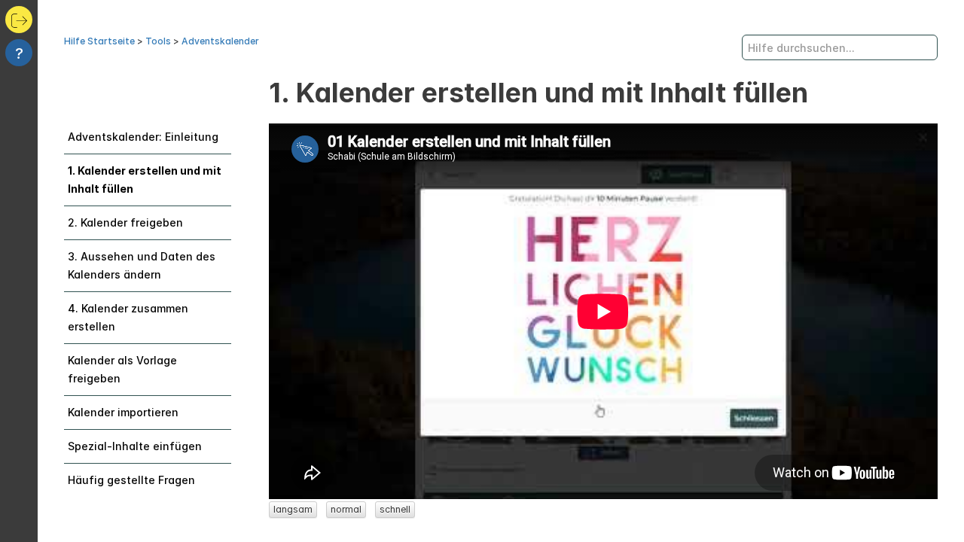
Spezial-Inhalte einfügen (135, 446)
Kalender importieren (123, 412)
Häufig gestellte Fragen (131, 479)
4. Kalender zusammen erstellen (128, 317)
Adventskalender (220, 41)
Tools (158, 41)
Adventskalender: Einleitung (143, 136)
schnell (395, 509)
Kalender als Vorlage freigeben (122, 369)
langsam (293, 509)
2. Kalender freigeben (125, 222)
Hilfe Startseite (99, 41)
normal (346, 509)
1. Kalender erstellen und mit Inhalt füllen (144, 179)
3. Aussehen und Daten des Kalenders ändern (141, 265)
